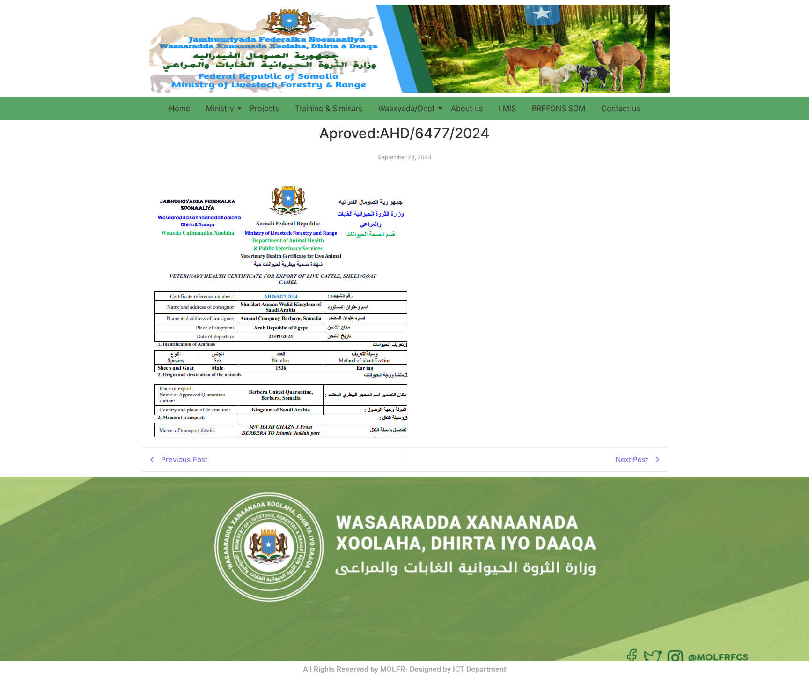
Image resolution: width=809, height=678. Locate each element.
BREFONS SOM (558, 108)
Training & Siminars (328, 108)
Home (179, 108)
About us (467, 108)
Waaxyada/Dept (406, 108)
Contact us (620, 108)
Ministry (220, 108)
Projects (264, 108)
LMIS (507, 108)
